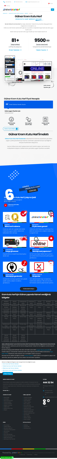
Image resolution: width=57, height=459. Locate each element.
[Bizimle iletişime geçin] (13, 457)
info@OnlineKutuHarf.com (33, 2)
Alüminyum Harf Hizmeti (9, 439)
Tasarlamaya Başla (28, 289)
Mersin (26, 13)
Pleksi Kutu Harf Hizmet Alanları (11, 368)
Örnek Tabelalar (14, 50)
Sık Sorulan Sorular (8, 400)
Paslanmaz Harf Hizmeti (9, 436)
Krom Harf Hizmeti (8, 434)
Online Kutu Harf (7, 394)
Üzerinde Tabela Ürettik (42, 44)
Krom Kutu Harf (27, 405)
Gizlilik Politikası (7, 426)
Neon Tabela (27, 416)
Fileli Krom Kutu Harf (28, 411)
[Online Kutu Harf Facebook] (44, 400)
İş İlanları (6, 432)
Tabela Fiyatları (7, 402)
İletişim (5, 410)
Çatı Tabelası (27, 400)
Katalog (8, 5)
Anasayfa (5, 13)
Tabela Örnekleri (8, 403)
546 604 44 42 (19, 2)
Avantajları (6, 399)
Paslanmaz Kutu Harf (29, 406)
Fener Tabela (27, 419)
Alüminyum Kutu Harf (29, 410)
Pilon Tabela (27, 403)
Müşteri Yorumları (8, 405)
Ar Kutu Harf (26, 426)
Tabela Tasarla (41, 50)
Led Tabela (26, 414)
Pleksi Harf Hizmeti (8, 437)
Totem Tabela (27, 402)
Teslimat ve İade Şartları (9, 429)
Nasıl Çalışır (6, 397)
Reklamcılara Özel (8, 408)
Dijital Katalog (27, 422)
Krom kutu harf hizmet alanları (16, 13)
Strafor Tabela (27, 417)
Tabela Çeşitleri (27, 394)
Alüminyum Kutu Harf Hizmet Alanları (12, 370)
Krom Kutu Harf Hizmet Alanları (11, 364)
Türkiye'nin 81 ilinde (15, 44)
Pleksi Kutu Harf (27, 408)
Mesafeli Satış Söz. (8, 428)
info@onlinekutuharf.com (51, 397)
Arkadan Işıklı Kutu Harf (29, 413)
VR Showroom (27, 428)
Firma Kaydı (6, 425)
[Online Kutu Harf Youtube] (48, 400)
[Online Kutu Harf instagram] (44, 403)
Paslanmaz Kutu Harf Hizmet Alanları (12, 366)
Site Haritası (7, 431)
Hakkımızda (6, 406)
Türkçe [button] (51, 3)
